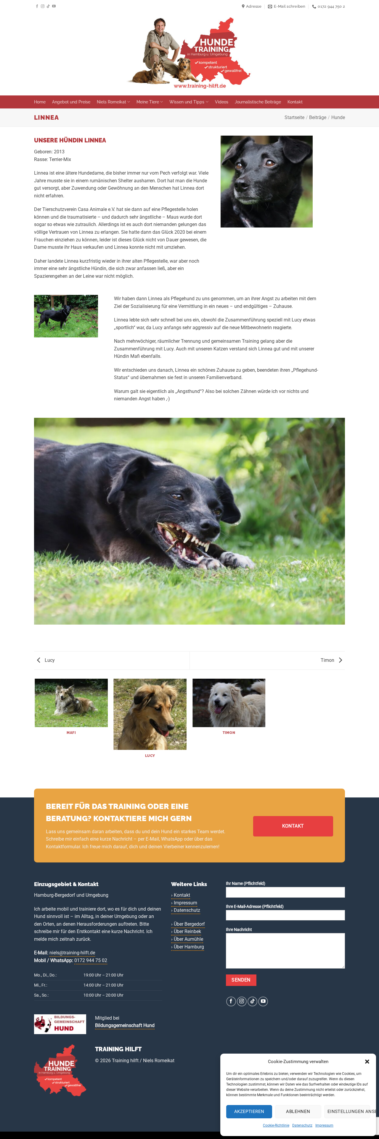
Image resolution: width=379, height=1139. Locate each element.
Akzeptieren (249, 1111)
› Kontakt (180, 895)
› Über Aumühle (187, 939)
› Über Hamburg (187, 947)
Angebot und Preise (71, 101)
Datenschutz (302, 1125)
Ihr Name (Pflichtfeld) (245, 883)
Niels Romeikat (111, 101)
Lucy (49, 660)
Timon (328, 660)
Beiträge (317, 117)
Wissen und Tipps (186, 101)
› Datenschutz (185, 910)
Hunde (338, 117)
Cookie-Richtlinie (276, 1125)
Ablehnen (298, 1111)
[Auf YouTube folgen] (54, 6)
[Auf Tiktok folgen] (48, 6)
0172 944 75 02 (90, 960)
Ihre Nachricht (239, 929)
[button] (367, 1062)
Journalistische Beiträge (258, 101)
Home (40, 101)
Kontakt (295, 101)
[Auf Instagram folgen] (42, 6)
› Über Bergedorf (188, 924)
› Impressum (184, 903)
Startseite (294, 117)
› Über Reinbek (186, 931)
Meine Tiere (147, 101)
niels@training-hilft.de (72, 953)
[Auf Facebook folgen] (37, 6)
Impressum (324, 1125)
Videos (221, 101)
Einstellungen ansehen (348, 1111)
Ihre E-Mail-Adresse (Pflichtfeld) (255, 906)
